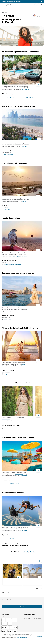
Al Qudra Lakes (6, 206)
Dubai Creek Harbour (8, 370)
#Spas (3, 595)
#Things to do (9, 595)
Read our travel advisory (16, 1)
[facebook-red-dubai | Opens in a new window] (27, 551)
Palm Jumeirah (6, 480)
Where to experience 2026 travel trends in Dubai (33, 580)
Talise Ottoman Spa (8, 94)
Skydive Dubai (6, 535)
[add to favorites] (38, 84)
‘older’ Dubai (22, 308)
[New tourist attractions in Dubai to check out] (12, 571)
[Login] (41, 4)
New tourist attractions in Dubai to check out (12, 580)
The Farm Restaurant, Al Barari (11, 425)
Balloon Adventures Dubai (10, 261)
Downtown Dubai (6, 419)
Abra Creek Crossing (8, 315)
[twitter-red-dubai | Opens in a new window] (30, 551)
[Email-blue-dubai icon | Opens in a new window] (34, 551)
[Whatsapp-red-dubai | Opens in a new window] (24, 551)
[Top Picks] (38, 4)
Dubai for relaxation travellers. (18, 545)
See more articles (8, 588)
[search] (35, 5)
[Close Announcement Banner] (41, 1)
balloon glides (16, 256)
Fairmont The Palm (7, 151)
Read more (24, 89)
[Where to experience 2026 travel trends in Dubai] (32, 571)
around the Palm (19, 474)
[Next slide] (35, 561)
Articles (5, 9)
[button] (39, 636)
